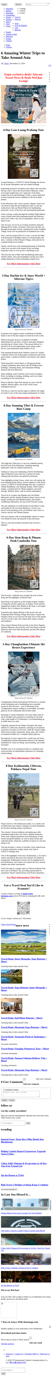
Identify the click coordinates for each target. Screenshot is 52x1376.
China (8, 26)
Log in (17, 17)
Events (8, 39)
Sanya (4, 4)
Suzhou (9, 20)
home (8, 45)
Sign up (18, 19)
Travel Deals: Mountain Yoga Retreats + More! (24, 1027)
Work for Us (44, 1354)
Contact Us (19, 1354)
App (7, 1356)
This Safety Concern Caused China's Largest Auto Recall (23, 1231)
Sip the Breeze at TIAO (12, 1175)
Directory (9, 36)
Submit (4, 1100)
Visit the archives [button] (7, 1344)
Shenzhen (9, 13)
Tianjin (8, 17)
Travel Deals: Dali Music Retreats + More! (22, 1018)
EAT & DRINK (21, 26)
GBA (8, 24)
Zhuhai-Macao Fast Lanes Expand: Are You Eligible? (21, 1213)
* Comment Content (10, 1090)
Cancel (11, 1100)
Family (8, 32)
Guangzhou (10, 15)
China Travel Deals (8, 924)
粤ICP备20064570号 (17, 1362)
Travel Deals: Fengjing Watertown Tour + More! (25, 1048)
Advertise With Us (31, 1354)
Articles (9, 47)
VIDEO (9, 41)
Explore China (11, 34)
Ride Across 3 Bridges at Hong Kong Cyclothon (24, 1185)
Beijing (8, 11)
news (17, 23)
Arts (16, 28)
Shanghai (9, 9)
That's (6, 63)
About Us (9, 1354)
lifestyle (18, 30)
